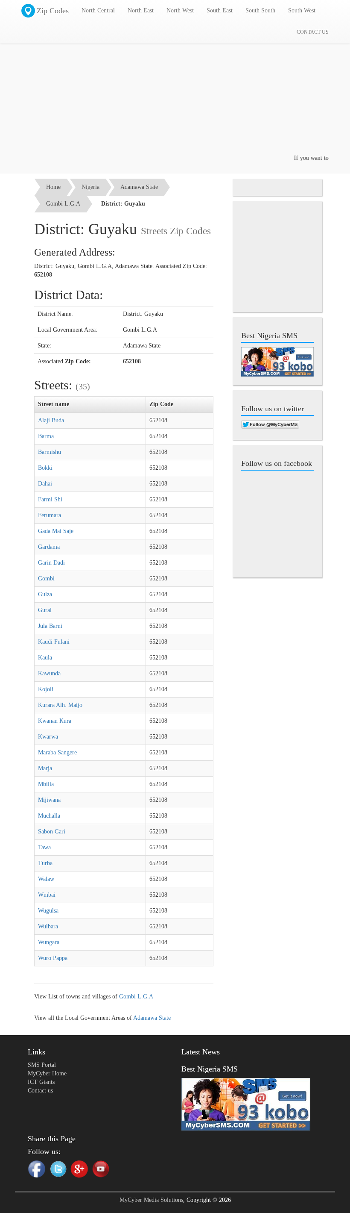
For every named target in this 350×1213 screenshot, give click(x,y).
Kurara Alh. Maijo (60, 705)
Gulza (45, 594)
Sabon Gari (51, 831)
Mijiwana (49, 800)
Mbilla (46, 784)
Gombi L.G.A (63, 203)
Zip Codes (53, 10)
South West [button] (301, 10)
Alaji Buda (51, 420)
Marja (45, 768)
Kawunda (49, 673)
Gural (45, 610)
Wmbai (46, 895)
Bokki (45, 468)
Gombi (46, 578)
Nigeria (90, 187)
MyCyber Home (47, 1073)
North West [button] (180, 10)
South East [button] (220, 10)
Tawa (44, 847)
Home (53, 187)
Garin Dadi (51, 562)
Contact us (40, 1090)
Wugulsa (48, 910)
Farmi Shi (50, 499)
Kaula (45, 657)
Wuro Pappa (52, 958)
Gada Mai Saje (55, 531)
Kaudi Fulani (54, 642)
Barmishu (49, 452)
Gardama (49, 547)
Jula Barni (50, 626)
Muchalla (49, 816)
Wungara (48, 942)
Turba (45, 863)
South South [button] (260, 10)
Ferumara (49, 515)
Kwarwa (48, 736)
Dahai (45, 483)
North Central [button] (98, 10)
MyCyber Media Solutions (151, 1200)
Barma (46, 436)
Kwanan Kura (54, 721)
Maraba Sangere (57, 752)
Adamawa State (139, 187)
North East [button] (141, 10)
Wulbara (48, 926)
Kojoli (45, 689)
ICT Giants (41, 1082)
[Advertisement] (175, 94)
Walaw (46, 879)
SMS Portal (42, 1065)
